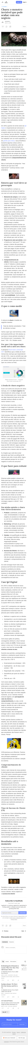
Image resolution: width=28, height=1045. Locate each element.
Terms (18, 1032)
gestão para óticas (9, 141)
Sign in (24, 2)
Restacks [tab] (11, 942)
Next (23, 931)
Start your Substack (10, 1038)
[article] (14, 973)
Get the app (22, 1038)
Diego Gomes (9, 976)
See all (4, 1012)
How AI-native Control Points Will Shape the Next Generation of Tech (10, 1003)
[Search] (25, 961)
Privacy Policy (14, 919)
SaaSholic (7, 21)
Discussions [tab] (13, 961)
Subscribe (19, 2)
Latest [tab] (7, 961)
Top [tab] (3, 961)
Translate (5, 6)
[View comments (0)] (6, 26)
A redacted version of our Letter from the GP (9, 972)
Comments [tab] (5, 942)
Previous (6, 931)
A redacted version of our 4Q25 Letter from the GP (9, 990)
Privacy (14, 1032)
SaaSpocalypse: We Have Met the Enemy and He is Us (9, 986)
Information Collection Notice (17, 918)
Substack (6, 1041)
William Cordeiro (12, 1006)
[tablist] (8, 942)
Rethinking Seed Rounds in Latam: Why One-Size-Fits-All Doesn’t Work (10, 967)
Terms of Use (21, 916)
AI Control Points (7, 1001)
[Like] (2, 26)
